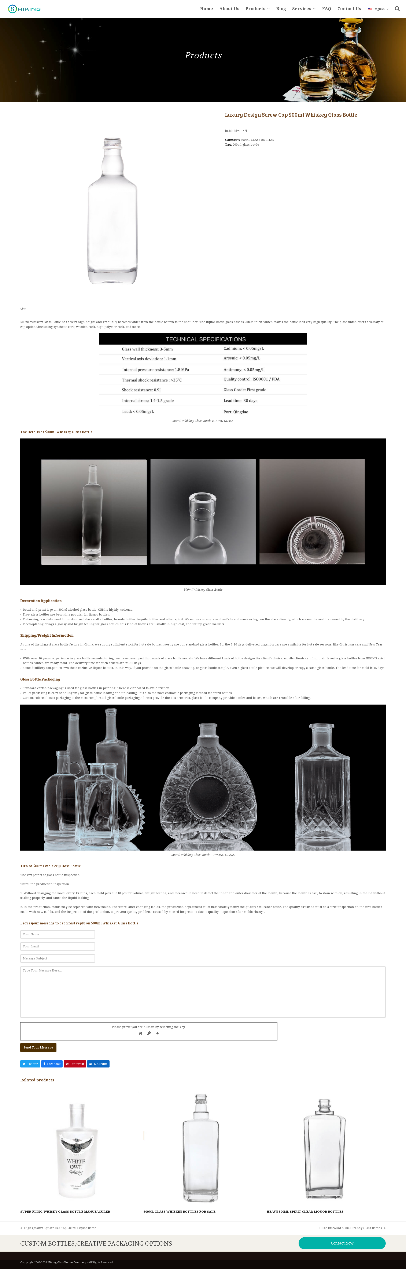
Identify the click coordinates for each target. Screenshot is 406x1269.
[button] (397, 9)
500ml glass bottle (246, 144)
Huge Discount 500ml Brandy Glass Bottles (350, 1228)
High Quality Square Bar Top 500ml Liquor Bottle (58, 1228)
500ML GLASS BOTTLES (257, 139)
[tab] (23, 309)
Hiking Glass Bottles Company (67, 1262)
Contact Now (342, 1243)
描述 (23, 309)
